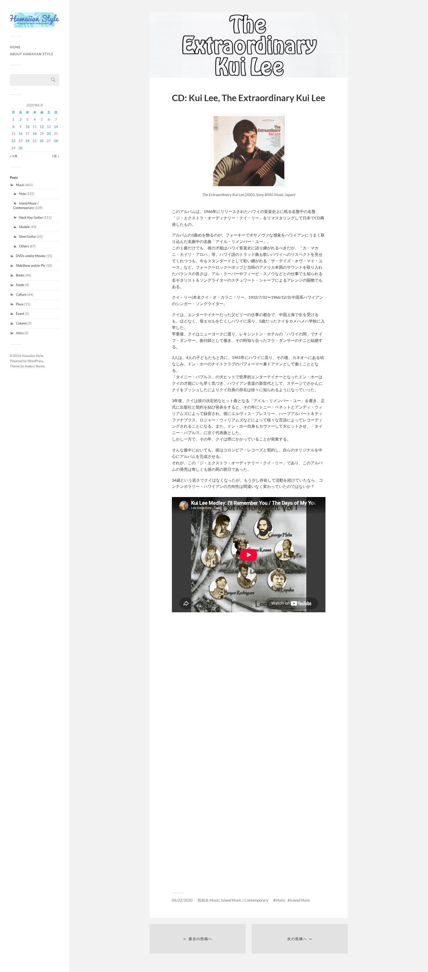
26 (42, 141)
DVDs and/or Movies (31, 256)
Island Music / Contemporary (26, 205)
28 (56, 141)
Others (24, 246)
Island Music (300, 900)
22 (13, 141)
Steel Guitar (27, 236)
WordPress (35, 361)
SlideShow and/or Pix (30, 265)
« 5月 (14, 156)
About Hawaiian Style (31, 54)
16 (21, 134)
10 (27, 127)
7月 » (55, 156)
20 (49, 134)
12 (42, 127)
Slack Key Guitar (31, 217)
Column (21, 323)
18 (35, 134)
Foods (20, 285)
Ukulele (24, 227)
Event (20, 314)
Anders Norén (35, 366)
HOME (15, 47)
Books (20, 275)
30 (21, 148)
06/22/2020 (182, 900)
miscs (20, 333)
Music (20, 185)
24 (27, 141)
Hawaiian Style (32, 356)
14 (56, 127)
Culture (21, 294)
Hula (22, 194)
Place (20, 304)
